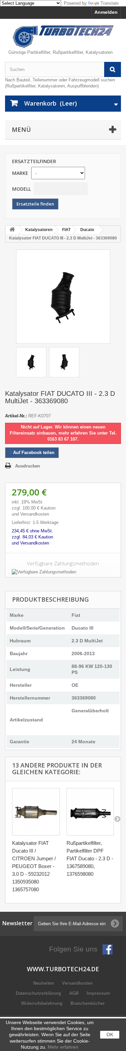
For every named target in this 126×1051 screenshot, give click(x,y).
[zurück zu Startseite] (12, 230)
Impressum (98, 993)
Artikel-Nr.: (16, 415)
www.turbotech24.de (63, 969)
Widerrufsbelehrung (42, 1003)
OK (110, 1034)
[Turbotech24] (63, 37)
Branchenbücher (88, 1003)
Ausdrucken (27, 465)
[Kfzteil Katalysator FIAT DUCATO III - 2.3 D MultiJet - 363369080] (31, 362)
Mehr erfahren (63, 1047)
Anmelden (106, 12)
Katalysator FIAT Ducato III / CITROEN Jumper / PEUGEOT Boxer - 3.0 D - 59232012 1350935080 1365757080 (34, 866)
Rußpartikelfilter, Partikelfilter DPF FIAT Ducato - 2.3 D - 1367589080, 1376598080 (90, 858)
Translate (109, 3)
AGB (74, 993)
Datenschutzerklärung (39, 993)
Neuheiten (44, 983)
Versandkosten (77, 983)
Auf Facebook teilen (33, 452)
